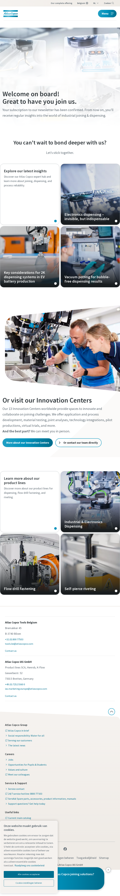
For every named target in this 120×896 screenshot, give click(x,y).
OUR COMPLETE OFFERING (61, 3)
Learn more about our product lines (29, 501)
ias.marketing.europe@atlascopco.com (26, 688)
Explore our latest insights (29, 194)
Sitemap (104, 858)
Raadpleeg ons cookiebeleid (29, 865)
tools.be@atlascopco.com (19, 643)
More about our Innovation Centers (27, 442)
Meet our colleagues (19, 774)
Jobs (10, 759)
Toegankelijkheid (86, 858)
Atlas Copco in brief (18, 730)
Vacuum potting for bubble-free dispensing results (90, 256)
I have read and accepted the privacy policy (53, 232)
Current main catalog (19, 817)
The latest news (16, 745)
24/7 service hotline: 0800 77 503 (25, 793)
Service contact (16, 788)
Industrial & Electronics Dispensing (90, 501)
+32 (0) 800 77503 (14, 639)
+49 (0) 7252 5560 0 (15, 684)
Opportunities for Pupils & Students (27, 764)
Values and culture (18, 769)
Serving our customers (20, 740)
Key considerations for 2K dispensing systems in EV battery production (29, 256)
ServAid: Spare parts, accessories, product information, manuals (42, 798)
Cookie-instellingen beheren (29, 883)
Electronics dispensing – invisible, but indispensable (90, 194)
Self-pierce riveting (90, 564)
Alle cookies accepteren (29, 874)
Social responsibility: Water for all (26, 735)
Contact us (11, 650)
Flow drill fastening (29, 564)
